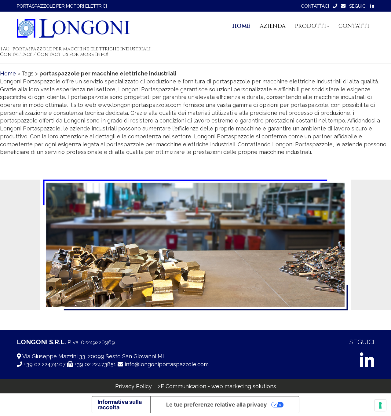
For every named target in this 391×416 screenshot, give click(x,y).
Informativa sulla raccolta (119, 405)
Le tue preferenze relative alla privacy (216, 404)
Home (8, 73)
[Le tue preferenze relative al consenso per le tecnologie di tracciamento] (380, 405)
